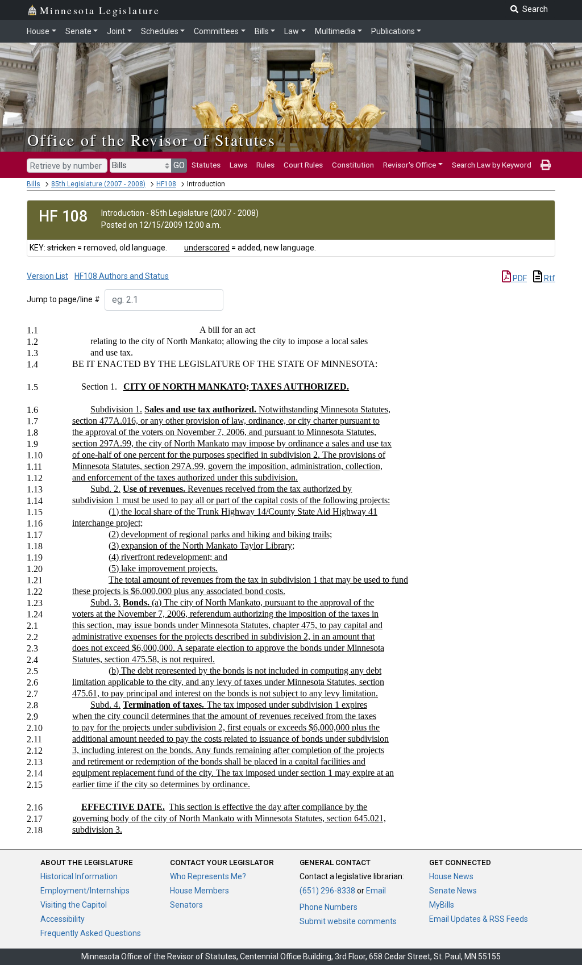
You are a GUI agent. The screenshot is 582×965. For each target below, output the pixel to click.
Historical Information (79, 876)
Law (291, 31)
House (38, 31)
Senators (186, 904)
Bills (262, 31)
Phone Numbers (328, 907)
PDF (519, 278)
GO (179, 165)
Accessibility (62, 919)
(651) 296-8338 (327, 890)
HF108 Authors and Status (121, 276)
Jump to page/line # (63, 299)
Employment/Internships (85, 890)
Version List (47, 276)
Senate (78, 31)
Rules (265, 164)
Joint (116, 31)
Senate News (453, 890)
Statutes (206, 164)
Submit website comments (348, 921)
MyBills (441, 904)
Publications (393, 31)
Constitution (353, 164)
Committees (216, 31)
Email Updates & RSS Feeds (478, 919)
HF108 (166, 184)
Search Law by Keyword (491, 164)
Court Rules (303, 164)
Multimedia (335, 31)
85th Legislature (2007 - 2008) (98, 184)
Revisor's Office (409, 164)
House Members (199, 890)
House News (451, 876)
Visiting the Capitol (73, 904)
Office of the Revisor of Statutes (151, 140)
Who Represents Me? (208, 876)
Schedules (159, 31)
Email (376, 890)
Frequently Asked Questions (90, 933)
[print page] (545, 164)
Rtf (548, 278)
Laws (238, 164)
